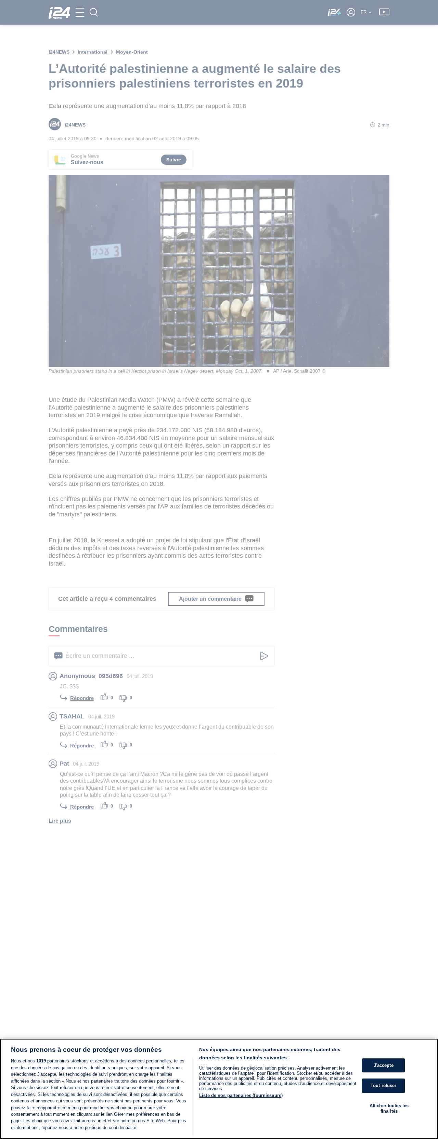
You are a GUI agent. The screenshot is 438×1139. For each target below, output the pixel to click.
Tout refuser (384, 1085)
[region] (219, 1089)
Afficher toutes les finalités (389, 1108)
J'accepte (384, 1065)
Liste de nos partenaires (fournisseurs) (241, 1095)
